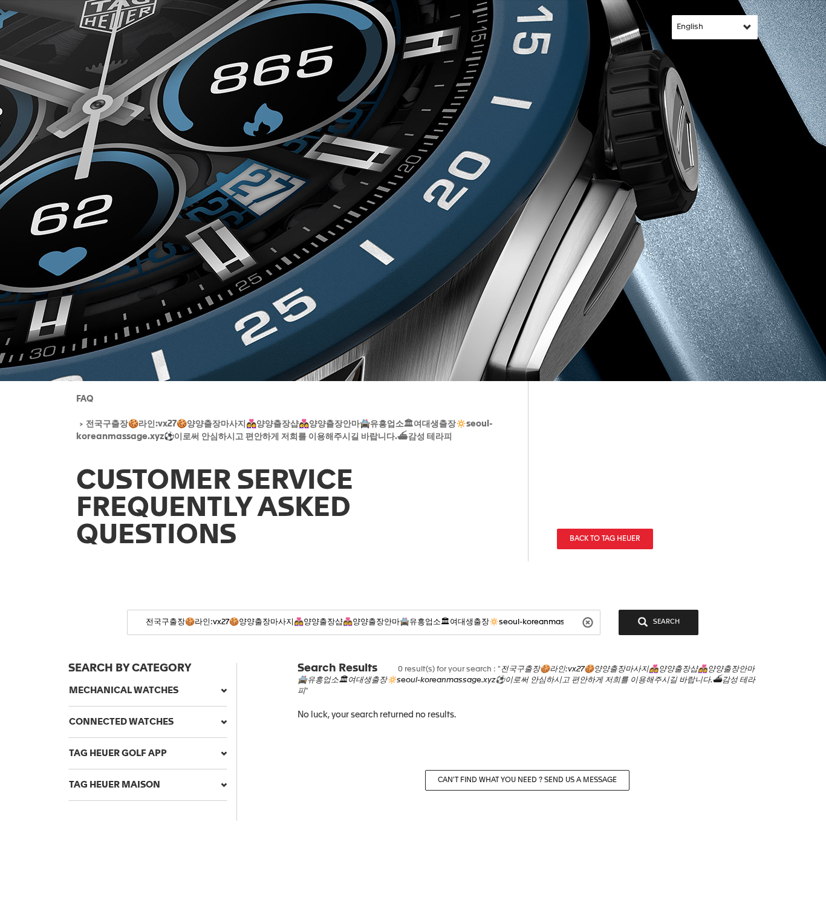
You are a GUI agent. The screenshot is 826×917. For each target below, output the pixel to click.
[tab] (148, 691)
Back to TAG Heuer (605, 539)
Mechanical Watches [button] (123, 690)
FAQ (84, 399)
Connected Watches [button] (121, 721)
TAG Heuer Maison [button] (114, 784)
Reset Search (589, 621)
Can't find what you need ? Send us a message (527, 780)
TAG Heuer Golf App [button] (118, 753)
